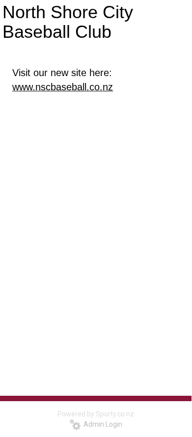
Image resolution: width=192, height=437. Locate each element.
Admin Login (101, 424)
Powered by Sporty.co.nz (95, 414)
